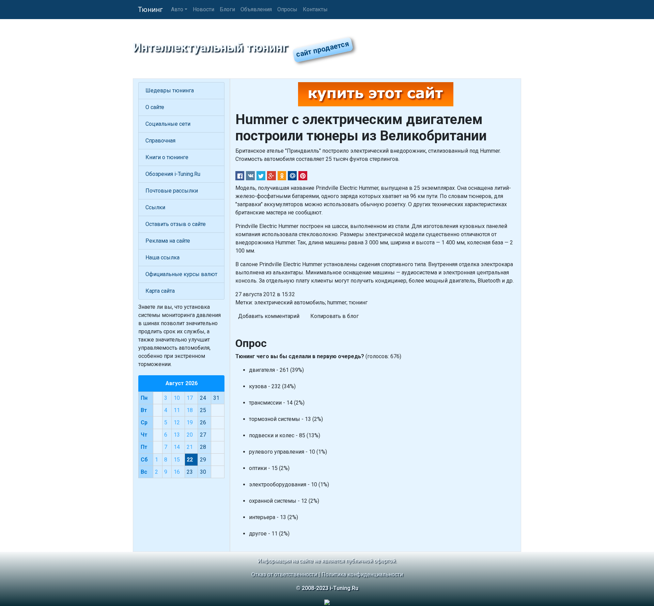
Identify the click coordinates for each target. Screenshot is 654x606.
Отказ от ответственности (284, 574)
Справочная (160, 140)
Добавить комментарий (268, 316)
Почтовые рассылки (171, 190)
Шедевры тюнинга (169, 90)
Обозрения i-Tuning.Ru (172, 174)
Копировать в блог (334, 316)
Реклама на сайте (167, 241)
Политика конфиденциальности (362, 574)
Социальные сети (167, 124)
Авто (177, 9)
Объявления (256, 9)
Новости (203, 9)
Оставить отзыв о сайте (175, 224)
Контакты (315, 9)
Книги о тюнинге (166, 157)
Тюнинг (150, 9)
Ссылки (155, 207)
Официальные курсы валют (181, 274)
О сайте (154, 107)
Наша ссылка (162, 257)
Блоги (227, 9)
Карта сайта (160, 291)
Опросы (287, 9)
